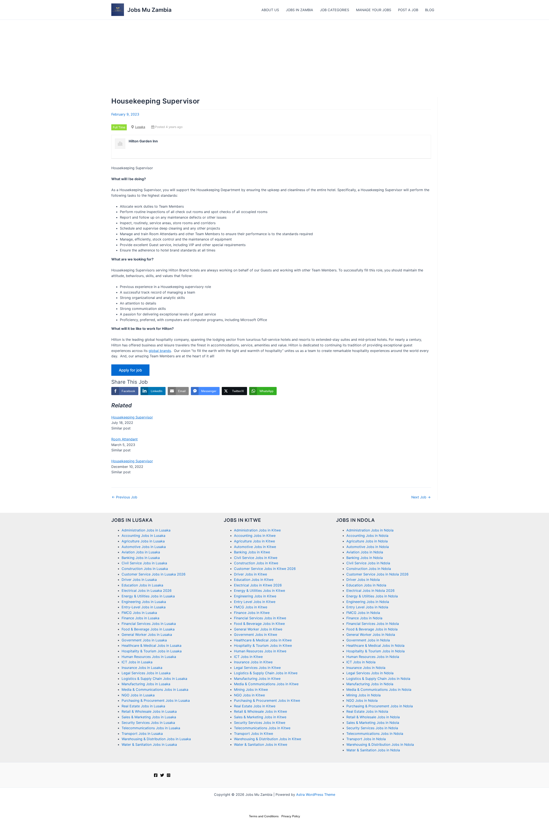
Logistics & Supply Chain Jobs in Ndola (378, 678)
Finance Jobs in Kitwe (252, 612)
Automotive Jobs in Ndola (367, 547)
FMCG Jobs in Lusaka (139, 612)
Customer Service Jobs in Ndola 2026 (377, 574)
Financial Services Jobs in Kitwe (260, 618)
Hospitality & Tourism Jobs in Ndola (375, 651)
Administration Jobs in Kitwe (257, 530)
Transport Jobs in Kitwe (253, 733)
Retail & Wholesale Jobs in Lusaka (149, 711)
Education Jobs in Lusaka (142, 585)
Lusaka (140, 127)
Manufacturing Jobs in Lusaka (146, 684)
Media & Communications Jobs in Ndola (378, 689)
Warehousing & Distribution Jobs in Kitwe (267, 739)
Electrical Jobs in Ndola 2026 (370, 590)
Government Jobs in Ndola (368, 640)
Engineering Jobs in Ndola (367, 602)
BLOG (429, 10)
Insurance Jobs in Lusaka (142, 667)
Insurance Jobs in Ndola (365, 667)
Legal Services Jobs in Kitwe (257, 667)
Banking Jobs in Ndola (364, 558)
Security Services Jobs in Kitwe (259, 722)
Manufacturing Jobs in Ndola (369, 684)
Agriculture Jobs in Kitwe (254, 541)
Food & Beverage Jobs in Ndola (372, 629)
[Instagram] (168, 775)
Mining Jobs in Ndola (363, 695)
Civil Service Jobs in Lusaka (144, 563)
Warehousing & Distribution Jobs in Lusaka (156, 739)
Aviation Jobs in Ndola (364, 552)
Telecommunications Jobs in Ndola (374, 733)
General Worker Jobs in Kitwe (258, 629)
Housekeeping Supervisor (132, 417)
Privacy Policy (290, 816)
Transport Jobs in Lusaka (142, 733)
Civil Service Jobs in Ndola (368, 563)
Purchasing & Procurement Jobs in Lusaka (156, 700)
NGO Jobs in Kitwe (249, 695)
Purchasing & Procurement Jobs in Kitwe (267, 700)
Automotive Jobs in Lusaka (144, 547)
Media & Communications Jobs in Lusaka (155, 689)
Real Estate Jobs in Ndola (367, 711)
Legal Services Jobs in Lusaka (146, 673)
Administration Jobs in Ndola (370, 530)
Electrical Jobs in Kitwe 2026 (258, 585)
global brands (160, 351)
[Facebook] (156, 775)
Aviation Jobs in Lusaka (141, 552)
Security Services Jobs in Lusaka (148, 722)
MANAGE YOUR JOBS (373, 10)
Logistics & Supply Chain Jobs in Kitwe (265, 673)
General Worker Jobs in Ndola (370, 634)
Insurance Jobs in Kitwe (253, 662)
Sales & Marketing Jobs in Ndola (372, 722)
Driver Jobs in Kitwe (250, 574)
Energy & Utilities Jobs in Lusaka (148, 596)
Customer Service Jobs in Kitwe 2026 (265, 568)
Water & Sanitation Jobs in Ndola (373, 750)
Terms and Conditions (264, 816)
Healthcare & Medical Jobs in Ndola (375, 645)
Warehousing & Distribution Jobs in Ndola (380, 744)
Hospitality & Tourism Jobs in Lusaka (152, 651)
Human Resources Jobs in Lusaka (149, 657)
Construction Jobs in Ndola (368, 568)
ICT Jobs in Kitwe (248, 657)
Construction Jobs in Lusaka (145, 568)
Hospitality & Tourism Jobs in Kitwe (263, 645)
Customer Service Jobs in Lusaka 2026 (154, 574)
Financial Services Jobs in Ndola (372, 623)
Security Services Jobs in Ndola (372, 728)
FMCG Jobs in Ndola (363, 612)
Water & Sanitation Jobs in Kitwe (260, 744)
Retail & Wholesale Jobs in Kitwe (260, 711)
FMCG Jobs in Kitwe (250, 607)
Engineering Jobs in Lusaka (144, 602)
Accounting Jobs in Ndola (367, 535)
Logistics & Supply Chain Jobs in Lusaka (154, 678)
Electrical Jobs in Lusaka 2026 (147, 590)
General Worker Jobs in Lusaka (147, 634)
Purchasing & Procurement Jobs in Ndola (379, 706)
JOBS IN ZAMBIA (299, 10)
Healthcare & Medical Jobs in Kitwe (263, 640)
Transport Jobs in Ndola (366, 739)
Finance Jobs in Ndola (364, 618)
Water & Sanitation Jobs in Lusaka (149, 744)
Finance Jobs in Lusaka (140, 618)
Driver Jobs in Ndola (363, 579)
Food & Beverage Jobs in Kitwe (259, 623)
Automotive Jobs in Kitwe (255, 547)
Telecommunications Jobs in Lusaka (151, 728)
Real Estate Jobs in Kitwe (254, 706)
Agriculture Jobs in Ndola (367, 541)
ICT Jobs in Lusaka (137, 662)
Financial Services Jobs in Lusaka (149, 623)
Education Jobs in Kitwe (253, 579)
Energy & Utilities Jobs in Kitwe (259, 590)
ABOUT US (270, 10)
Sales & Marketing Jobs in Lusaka (149, 717)
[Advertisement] (274, 52)
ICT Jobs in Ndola (361, 662)
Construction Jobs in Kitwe (256, 563)
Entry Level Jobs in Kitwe (254, 602)
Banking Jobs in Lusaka (141, 558)
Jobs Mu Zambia (149, 9)
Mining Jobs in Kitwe (251, 689)
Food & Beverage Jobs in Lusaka (148, 629)
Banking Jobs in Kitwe (252, 552)
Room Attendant (124, 439)
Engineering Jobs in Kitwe (255, 596)
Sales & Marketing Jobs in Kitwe (260, 717)
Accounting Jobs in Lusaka (143, 535)
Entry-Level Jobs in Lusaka (144, 607)
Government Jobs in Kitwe (255, 634)
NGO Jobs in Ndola (362, 700)
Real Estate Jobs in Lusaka (143, 706)
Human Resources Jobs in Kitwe (260, 651)
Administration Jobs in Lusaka (146, 530)
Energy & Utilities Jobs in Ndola (372, 596)
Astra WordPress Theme (315, 794)
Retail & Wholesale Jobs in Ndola (373, 717)
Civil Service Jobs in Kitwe (255, 558)
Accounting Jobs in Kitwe (255, 535)
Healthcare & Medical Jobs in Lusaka (151, 645)
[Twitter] (162, 775)
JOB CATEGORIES (334, 10)
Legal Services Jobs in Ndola (370, 673)
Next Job (421, 497)
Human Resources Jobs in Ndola (372, 657)
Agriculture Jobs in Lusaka (143, 541)
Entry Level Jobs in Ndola (367, 607)
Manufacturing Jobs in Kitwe (257, 678)
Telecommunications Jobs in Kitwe (262, 728)
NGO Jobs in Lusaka (138, 695)
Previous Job (124, 497)
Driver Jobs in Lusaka (139, 579)
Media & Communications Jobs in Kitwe (266, 684)
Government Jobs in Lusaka (144, 640)
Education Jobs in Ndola (366, 585)
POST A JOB (408, 10)
